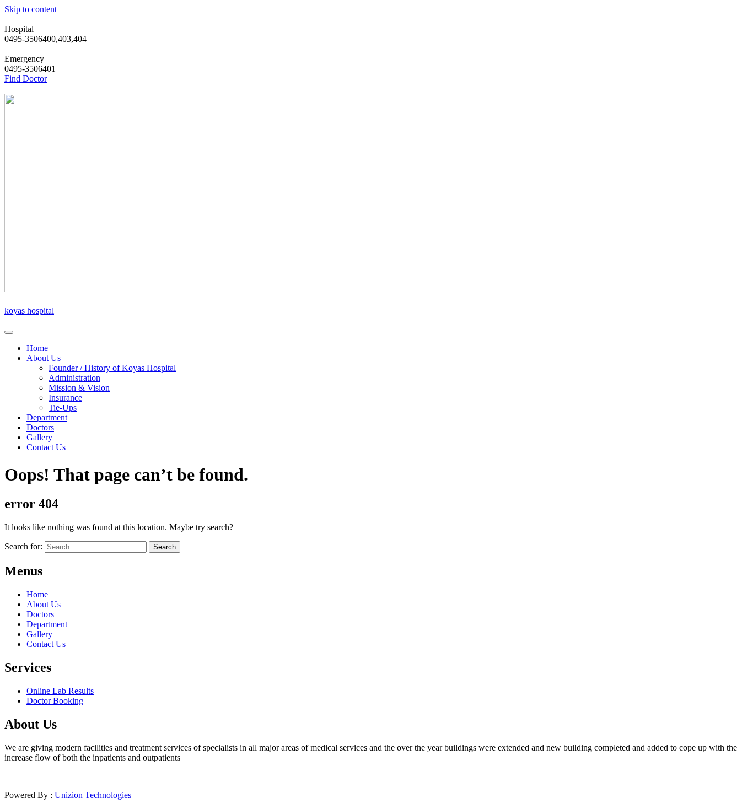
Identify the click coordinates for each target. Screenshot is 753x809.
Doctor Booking (54, 700)
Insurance (65, 397)
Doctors (40, 427)
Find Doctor (25, 78)
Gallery (39, 437)
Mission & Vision (79, 387)
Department (46, 417)
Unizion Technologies (93, 795)
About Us (43, 358)
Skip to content (30, 9)
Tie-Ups (63, 407)
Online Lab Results (60, 690)
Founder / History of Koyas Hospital (112, 368)
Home (37, 348)
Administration (74, 377)
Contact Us (46, 447)
